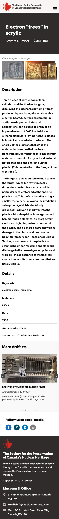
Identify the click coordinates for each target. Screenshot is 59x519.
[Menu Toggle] (55, 8)
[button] (3, 376)
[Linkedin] (25, 427)
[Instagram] (33, 427)
